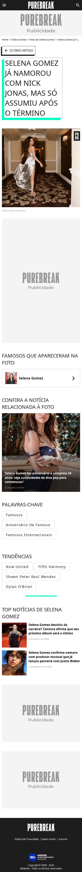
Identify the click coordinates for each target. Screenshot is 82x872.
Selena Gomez (19, 39)
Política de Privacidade (27, 839)
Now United (17, 566)
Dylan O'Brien (19, 586)
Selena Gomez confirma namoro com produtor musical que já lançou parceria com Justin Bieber (54, 656)
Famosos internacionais (29, 534)
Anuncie (63, 839)
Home (5, 39)
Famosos (14, 515)
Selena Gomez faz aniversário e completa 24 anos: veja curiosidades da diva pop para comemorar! (38, 477)
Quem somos (49, 839)
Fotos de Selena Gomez (42, 39)
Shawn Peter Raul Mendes (31, 576)
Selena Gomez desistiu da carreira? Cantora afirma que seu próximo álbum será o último (54, 629)
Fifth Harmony (52, 566)
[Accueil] (41, 5)
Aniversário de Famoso (28, 525)
